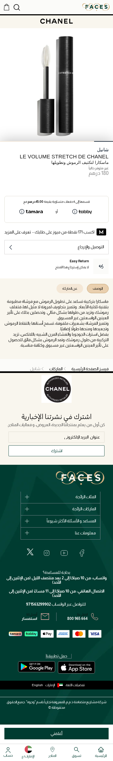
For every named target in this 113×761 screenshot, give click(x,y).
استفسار (29, 618)
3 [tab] (65, 141)
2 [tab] (84, 141)
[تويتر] (30, 552)
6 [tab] (9, 141)
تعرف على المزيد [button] (17, 232)
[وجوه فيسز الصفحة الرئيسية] (96, 7)
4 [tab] (47, 141)
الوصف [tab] (98, 288)
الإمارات (50, 685)
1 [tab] (103, 141)
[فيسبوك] (81, 553)
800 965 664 (77, 618)
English (37, 685)
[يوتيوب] (64, 553)
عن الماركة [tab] (69, 288)
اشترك (56, 450)
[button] (55, 685)
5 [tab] (28, 141)
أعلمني (56, 733)
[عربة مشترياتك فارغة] (6, 7)
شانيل (103, 149)
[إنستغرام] (46, 553)
